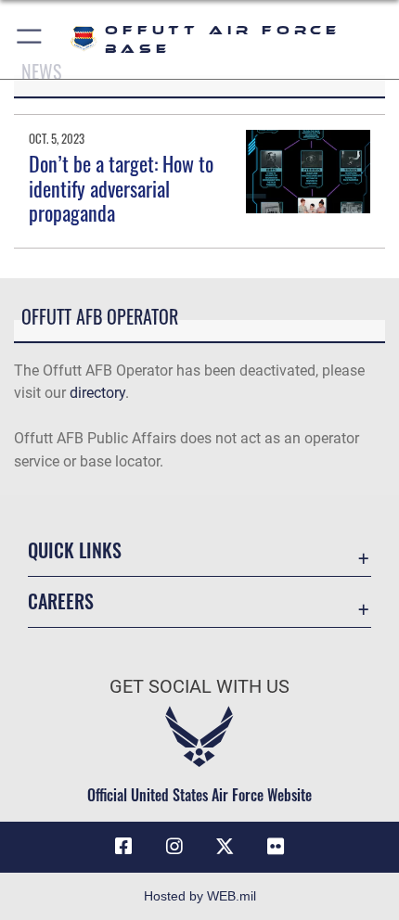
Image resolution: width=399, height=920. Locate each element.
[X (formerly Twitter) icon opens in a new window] (224, 847)
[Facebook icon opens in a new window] (123, 847)
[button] (30, 39)
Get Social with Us (199, 686)
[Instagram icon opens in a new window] (174, 847)
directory (97, 393)
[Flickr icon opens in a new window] (276, 847)
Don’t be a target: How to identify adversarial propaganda (121, 187)
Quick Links (75, 550)
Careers (61, 601)
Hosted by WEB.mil (200, 895)
